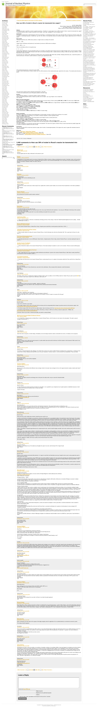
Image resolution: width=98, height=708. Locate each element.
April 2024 (5, 32)
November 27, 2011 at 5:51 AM (23, 527)
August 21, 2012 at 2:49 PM (22, 280)
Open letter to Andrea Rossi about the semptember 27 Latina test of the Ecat (89, 51)
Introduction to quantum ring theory (73, 20)
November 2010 (6, 115)
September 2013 (6, 85)
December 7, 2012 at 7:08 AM (23, 237)
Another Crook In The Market (23, 243)
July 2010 (5, 118)
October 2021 (5, 39)
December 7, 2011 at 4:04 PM (23, 443)
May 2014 (5, 78)
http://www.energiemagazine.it (23, 474)
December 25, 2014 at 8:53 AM (23, 207)
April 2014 (5, 79)
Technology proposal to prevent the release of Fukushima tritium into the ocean (89, 79)
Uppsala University (87, 100)
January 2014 (5, 82)
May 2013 (5, 88)
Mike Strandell (20, 618)
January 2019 (5, 52)
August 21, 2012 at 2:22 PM (22, 290)
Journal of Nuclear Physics (17, 3)
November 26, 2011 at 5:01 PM (23, 542)
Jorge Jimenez (20, 644)
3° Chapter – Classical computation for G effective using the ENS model (89, 31)
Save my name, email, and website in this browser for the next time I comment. (35, 696)
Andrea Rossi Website (88, 90)
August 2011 (5, 106)
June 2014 (5, 77)
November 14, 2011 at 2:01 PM (23, 619)
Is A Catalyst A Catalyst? (22, 256)
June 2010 (5, 119)
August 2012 (5, 97)
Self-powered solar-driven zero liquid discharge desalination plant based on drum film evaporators (90, 75)
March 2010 (5, 122)
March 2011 (5, 111)
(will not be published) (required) (43, 692)
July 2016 (5, 64)
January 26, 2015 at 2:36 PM (22, 175)
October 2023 (5, 33)
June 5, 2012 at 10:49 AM (22, 332)
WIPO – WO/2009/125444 (89, 101)
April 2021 (5, 41)
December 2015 (6, 67)
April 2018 (5, 56)
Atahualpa (54, 705)
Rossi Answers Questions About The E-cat (26, 249)
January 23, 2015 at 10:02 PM (23, 192)
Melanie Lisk (20, 149)
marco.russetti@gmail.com (22, 567)
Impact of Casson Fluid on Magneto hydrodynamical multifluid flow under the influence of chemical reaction (90, 55)
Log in (85, 106)
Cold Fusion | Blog (21, 217)
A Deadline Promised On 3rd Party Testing (26, 229)
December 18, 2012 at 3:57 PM (23, 230)
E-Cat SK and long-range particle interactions (89, 45)
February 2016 (5, 66)
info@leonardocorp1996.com (23, 397)
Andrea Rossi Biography (88, 89)
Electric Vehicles (21, 191)
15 (29, 146)
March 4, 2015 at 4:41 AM (22, 150)
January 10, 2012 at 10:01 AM (23, 403)
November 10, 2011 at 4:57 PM (23, 637)
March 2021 (5, 42)
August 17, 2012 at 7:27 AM (22, 300)
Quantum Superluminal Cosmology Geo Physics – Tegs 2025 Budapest (89, 47)
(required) (39, 690)
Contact (85, 93)
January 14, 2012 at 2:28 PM (22, 374)
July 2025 (5, 26)
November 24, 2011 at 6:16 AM (23, 582)
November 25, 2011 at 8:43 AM (23, 551)
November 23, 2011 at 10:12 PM (23, 594)
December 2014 (6, 73)
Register (85, 105)
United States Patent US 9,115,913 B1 (8, 128)
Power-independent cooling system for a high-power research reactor (89, 84)
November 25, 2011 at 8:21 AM (23, 561)
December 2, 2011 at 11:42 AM (23, 471)
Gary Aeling (19, 206)
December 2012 (6, 93)
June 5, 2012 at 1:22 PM (22, 323)
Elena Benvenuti (21, 470)
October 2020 (5, 44)
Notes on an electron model (89, 49)
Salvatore (19, 174)
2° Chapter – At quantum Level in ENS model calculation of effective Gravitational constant (90, 35)
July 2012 (5, 99)
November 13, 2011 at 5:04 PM (23, 627)
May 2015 (5, 69)
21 (42, 146)
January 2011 (5, 113)
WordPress (86, 107)
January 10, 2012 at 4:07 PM (22, 393)
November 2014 (6, 74)
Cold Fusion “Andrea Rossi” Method (27, 131)
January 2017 (5, 61)
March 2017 (5, 60)
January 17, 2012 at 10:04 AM (23, 355)
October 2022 (5, 37)
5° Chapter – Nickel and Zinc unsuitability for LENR (89, 27)
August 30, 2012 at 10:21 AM (22, 264)
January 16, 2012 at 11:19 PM (23, 364)
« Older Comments (21, 146)
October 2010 (5, 117)
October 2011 (5, 105)
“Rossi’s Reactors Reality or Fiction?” (30, 132)
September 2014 (6, 76)
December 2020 (6, 43)
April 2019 (5, 50)
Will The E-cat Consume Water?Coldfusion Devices (28, 315)
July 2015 (5, 68)
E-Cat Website (87, 94)
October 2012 (5, 95)
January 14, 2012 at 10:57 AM (23, 383)
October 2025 (5, 25)
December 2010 (6, 114)
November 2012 (6, 94)
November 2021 (6, 38)
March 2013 (5, 91)
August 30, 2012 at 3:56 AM (22, 274)
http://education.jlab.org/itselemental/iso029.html (27, 306)
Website (37, 694)
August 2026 (5, 22)
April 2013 (5, 90)
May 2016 (5, 65)
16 (32, 146)
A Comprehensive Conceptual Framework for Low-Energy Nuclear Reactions (89, 42)
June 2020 (5, 47)
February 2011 (5, 112)
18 (36, 146)
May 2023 (5, 34)
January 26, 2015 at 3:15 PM (22, 166)
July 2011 (5, 108)
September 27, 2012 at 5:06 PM (23, 250)
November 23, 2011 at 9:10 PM (23, 603)
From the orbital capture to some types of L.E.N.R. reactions (29, 20)
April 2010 (5, 121)
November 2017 (6, 57)
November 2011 (6, 104)
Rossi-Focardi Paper (88, 99)
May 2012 (5, 100)
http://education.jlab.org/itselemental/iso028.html (64, 308)
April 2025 (5, 27)
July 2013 (5, 86)
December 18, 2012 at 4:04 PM (23, 224)
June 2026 (5, 23)
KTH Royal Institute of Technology (88, 97)
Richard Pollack (20, 602)
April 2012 (5, 101)
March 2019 (5, 51)
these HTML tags (26, 689)
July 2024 (5, 31)
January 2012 (5, 103)
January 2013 (5, 92)
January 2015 (5, 71)
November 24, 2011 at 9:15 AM (23, 572)
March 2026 (5, 24)
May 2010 (5, 120)
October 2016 (5, 62)
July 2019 (5, 49)
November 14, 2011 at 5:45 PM (23, 611)
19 (38, 146)
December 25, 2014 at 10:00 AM (23, 198)
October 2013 (5, 84)
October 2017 (5, 58)
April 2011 (5, 110)
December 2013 (6, 83)
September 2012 (6, 96)
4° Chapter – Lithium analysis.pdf (88, 29)
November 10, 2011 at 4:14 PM (23, 645)
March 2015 (5, 70)
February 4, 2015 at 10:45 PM (23, 157)
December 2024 (6, 29)
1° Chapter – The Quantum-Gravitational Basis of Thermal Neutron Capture (90, 39)
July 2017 (5, 59)
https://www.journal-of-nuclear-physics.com (35, 133)
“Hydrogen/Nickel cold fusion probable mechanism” (35, 134)
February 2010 (5, 123)
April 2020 (5, 48)
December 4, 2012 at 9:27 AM (23, 244)
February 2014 (5, 81)
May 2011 (5, 109)
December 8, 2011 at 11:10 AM (23, 413)
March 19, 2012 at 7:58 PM (22, 337)
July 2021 (5, 40)
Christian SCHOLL (21, 363)
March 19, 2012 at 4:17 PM (22, 347)
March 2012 (5, 102)
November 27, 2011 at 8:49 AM (23, 518)
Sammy (18, 156)
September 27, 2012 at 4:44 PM (23, 257)
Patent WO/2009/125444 (89, 98)
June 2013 (5, 87)
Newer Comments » (48, 146)
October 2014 (5, 75)
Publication (29, 138)
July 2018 (5, 55)
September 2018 (6, 53)
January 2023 (5, 35)
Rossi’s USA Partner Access (23, 223)
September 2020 (6, 46)
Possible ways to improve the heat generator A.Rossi (89, 82)
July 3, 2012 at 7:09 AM (21, 316)
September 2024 (6, 30)
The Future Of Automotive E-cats (24, 236)
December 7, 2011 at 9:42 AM (23, 451)
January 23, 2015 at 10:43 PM (23, 182)
